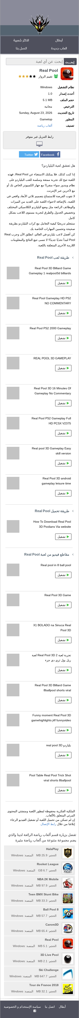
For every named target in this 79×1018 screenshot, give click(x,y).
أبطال (59, 41)
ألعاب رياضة (44, 125)
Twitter (28, 154)
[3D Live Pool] (11, 954)
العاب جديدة (59, 49)
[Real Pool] (11, 939)
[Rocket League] (11, 864)
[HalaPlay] (9, 849)
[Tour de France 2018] (9, 985)
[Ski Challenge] (8, 970)
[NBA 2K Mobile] (9, 879)
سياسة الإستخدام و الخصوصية (22, 1006)
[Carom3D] (9, 924)
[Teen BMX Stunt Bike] (9, 894)
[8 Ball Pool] (9, 909)
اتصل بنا (21, 49)
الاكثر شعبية (21, 41)
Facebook (47, 154)
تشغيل (62, 283)
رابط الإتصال (48, 824)
